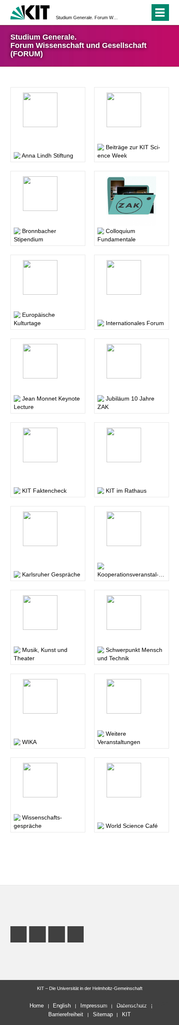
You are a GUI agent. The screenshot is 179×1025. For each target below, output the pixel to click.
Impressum (93, 1005)
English (62, 1005)
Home (37, 1005)
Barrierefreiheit (65, 1014)
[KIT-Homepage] (30, 11)
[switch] (142, 12)
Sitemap (103, 1014)
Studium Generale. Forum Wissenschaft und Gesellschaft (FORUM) (87, 17)
